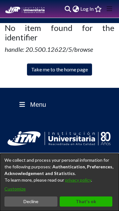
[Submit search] (68, 9)
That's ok (86, 201)
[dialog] (59, 182)
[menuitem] (76, 9)
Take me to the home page (59, 69)
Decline (30, 201)
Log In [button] (87, 9)
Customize (15, 188)
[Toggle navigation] (109, 9)
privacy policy (78, 180)
